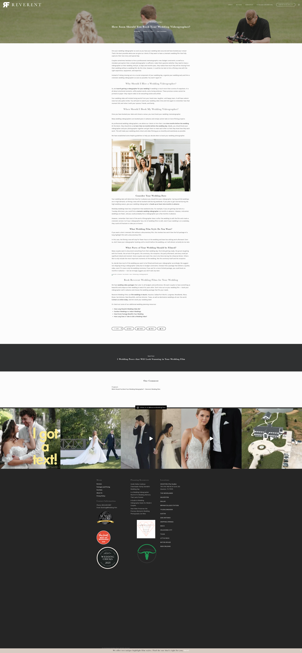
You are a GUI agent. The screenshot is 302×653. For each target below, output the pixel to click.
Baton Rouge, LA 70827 (191, 521)
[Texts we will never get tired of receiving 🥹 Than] (30, 438)
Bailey (138, 31)
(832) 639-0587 (106, 505)
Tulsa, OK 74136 (165, 620)
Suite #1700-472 (165, 629)
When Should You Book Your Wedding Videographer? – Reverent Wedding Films (136, 389)
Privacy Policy (101, 496)
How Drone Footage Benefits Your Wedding (128, 314)
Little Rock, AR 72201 (167, 632)
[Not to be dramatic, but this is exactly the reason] (90, 438)
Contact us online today (120, 300)
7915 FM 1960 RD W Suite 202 (170, 486)
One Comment (161, 31)
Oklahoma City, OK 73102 (168, 611)
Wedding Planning (155, 22)
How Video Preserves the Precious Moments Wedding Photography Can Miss (140, 511)
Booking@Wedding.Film (109, 507)
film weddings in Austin (139, 295)
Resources (144, 22)
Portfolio (99, 490)
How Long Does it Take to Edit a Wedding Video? (130, 316)
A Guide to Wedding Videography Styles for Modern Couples (141, 502)
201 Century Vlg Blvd (191, 540)
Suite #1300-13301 (166, 609)
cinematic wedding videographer (147, 211)
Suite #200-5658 (189, 542)
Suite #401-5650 (189, 519)
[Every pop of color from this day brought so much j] (272, 438)
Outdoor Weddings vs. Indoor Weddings (127, 311)
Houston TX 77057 (166, 560)
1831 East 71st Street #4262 (169, 618)
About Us (99, 493)
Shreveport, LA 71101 (191, 533)
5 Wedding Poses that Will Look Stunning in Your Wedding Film (151, 357)
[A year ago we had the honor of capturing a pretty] (211, 438)
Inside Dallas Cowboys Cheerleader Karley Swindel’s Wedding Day (140, 486)
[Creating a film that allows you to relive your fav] (151, 438)
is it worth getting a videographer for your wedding (131, 89)
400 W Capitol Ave (166, 627)
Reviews (99, 484)
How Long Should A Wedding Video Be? (127, 309)
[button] (299, 5)
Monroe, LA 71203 (190, 545)
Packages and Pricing (103, 487)
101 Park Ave (164, 606)
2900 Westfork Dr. (190, 516)
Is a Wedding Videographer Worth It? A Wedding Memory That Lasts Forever (141, 494)
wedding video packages (126, 285)
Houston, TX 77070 (166, 489)
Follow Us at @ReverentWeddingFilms (152, 407)
